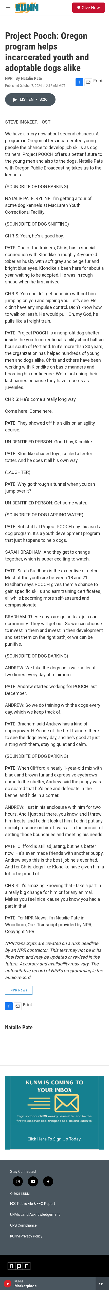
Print (98, 80)
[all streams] (102, 1283)
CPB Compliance (23, 1225)
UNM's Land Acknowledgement (35, 1214)
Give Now (91, 7)
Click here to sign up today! (54, 1139)
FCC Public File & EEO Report (32, 1204)
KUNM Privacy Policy (26, 1236)
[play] (8, 1283)
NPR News (18, 990)
